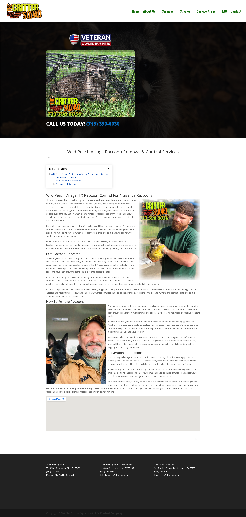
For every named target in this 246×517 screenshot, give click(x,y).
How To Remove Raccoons (68, 180)
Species (185, 12)
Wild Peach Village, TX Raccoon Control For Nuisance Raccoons (80, 174)
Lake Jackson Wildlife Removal (114, 475)
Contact (236, 12)
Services (167, 12)
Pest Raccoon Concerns (66, 177)
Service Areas (206, 12)
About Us (149, 12)
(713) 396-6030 (103, 124)
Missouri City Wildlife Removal (60, 475)
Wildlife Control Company (106, 513)
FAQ (224, 12)
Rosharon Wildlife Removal (166, 475)
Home (136, 12)
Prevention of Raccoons (66, 184)
